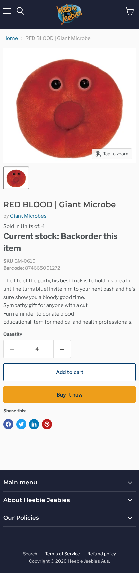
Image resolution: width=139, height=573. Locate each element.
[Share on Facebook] (8, 424)
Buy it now (70, 394)
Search (30, 553)
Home (10, 39)
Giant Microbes (28, 216)
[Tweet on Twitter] (21, 424)
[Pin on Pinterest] (47, 424)
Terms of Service (62, 553)
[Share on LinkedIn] (34, 424)
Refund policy (101, 553)
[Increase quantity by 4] (62, 349)
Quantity (12, 334)
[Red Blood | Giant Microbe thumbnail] (16, 178)
